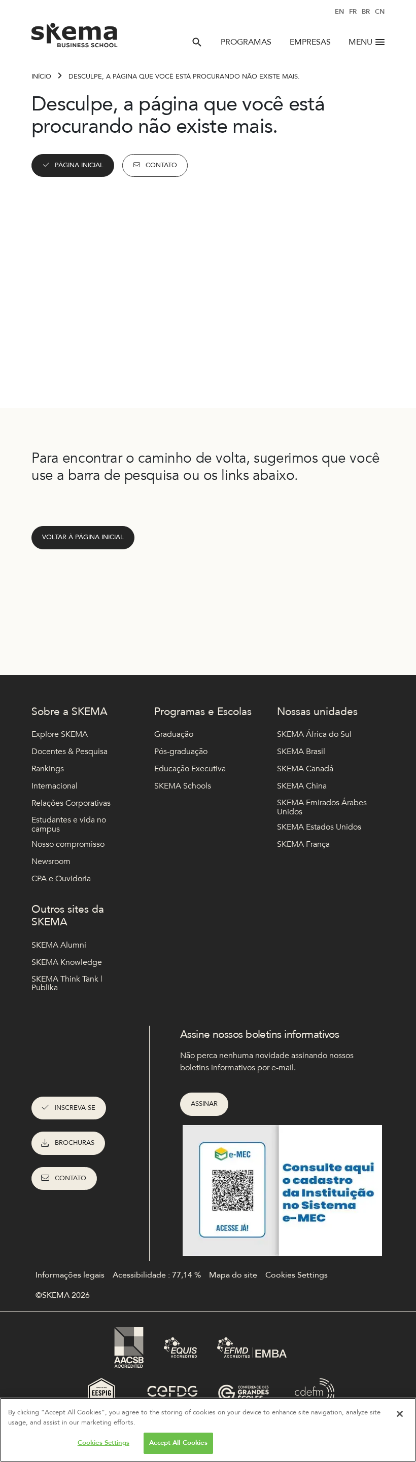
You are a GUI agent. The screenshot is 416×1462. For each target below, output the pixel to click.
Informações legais (70, 1275)
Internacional (54, 786)
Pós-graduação (180, 751)
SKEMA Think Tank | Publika (66, 984)
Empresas (310, 42)
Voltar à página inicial (83, 537)
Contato (161, 165)
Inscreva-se (75, 1107)
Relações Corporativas (71, 803)
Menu (360, 42)
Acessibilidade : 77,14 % (157, 1275)
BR (366, 11)
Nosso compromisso (68, 844)
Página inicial (79, 165)
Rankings (47, 768)
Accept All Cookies (178, 1442)
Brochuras (74, 1142)
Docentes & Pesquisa (69, 751)
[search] (196, 42)
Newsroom (51, 861)
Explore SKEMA (59, 734)
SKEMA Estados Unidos (319, 827)
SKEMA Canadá (305, 768)
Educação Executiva (190, 768)
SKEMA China (302, 786)
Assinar (204, 1103)
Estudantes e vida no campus (68, 825)
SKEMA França (303, 844)
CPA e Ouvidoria (61, 878)
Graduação (173, 734)
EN (339, 11)
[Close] (400, 1414)
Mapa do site (233, 1275)
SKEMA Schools (182, 786)
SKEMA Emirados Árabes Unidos (322, 807)
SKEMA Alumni (58, 945)
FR (353, 11)
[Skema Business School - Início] (74, 38)
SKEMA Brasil (301, 751)
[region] (208, 1430)
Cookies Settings (103, 1442)
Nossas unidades (317, 711)
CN (380, 11)
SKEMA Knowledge (66, 962)
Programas (246, 42)
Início (41, 76)
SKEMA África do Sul (314, 734)
